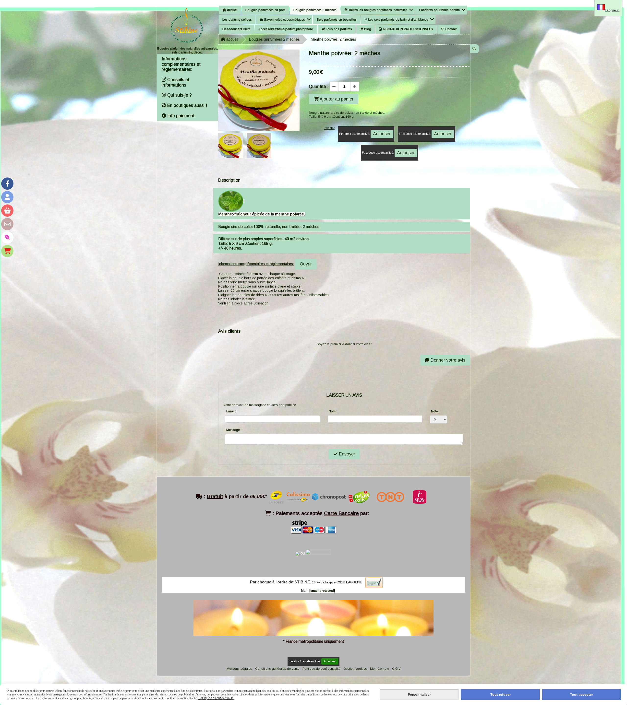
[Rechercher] (474, 48)
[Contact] (7, 224)
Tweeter (329, 128)
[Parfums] (7, 237)
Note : (435, 411)
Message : (233, 430)
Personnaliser (419, 694)
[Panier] (7, 210)
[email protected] (322, 590)
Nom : (333, 411)
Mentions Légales (239, 668)
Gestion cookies (355, 668)
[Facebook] (7, 183)
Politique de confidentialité (321, 668)
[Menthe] (230, 201)
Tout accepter (581, 694)
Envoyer (346, 454)
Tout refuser (500, 694)
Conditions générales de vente (277, 668)
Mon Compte (379, 668)
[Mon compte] (7, 197)
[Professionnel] (7, 251)
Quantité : (318, 86)
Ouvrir (306, 264)
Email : (231, 411)
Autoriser (382, 133)
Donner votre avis (447, 360)
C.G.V (396, 668)
